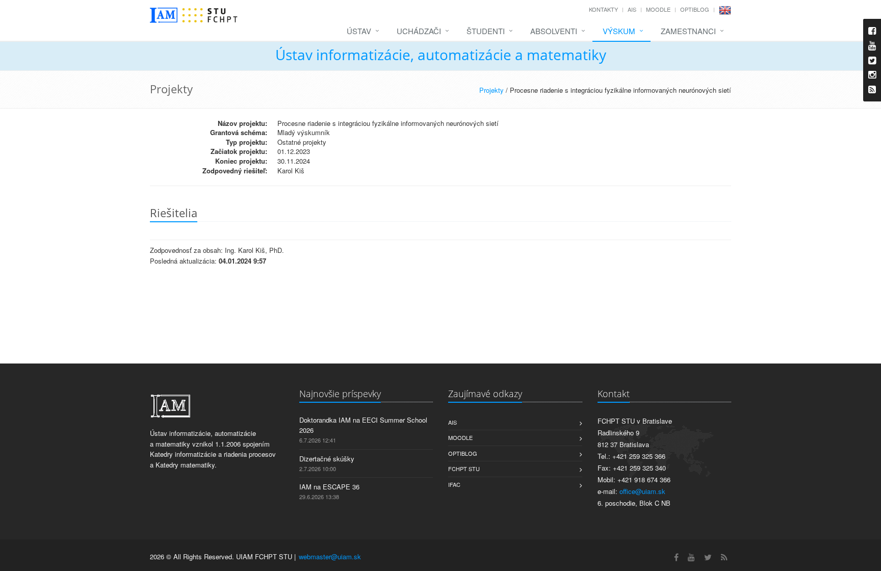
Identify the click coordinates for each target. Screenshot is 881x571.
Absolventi (553, 30)
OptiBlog (694, 9)
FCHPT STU (464, 468)
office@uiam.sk (642, 491)
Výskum (619, 30)
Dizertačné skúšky (326, 458)
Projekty (491, 90)
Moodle (658, 9)
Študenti (486, 30)
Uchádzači (419, 30)
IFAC (454, 484)
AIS (632, 9)
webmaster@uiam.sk (330, 556)
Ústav (359, 30)
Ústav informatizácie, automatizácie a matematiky (440, 54)
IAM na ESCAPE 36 (329, 486)
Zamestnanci (688, 30)
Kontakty (603, 9)
